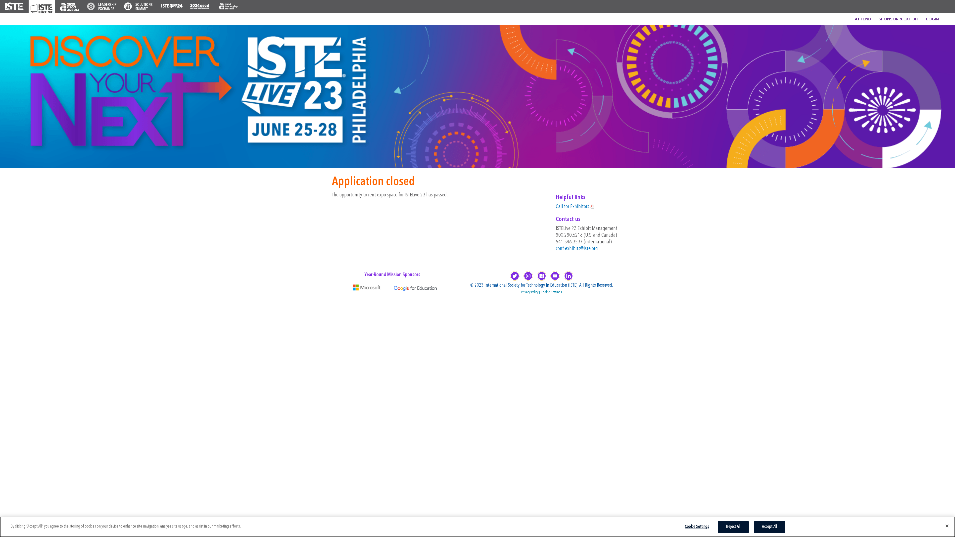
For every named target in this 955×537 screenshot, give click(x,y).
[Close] (947, 526)
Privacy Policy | (531, 292)
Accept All (769, 527)
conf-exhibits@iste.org (577, 248)
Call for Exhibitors (572, 206)
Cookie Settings (551, 292)
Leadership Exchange (107, 7)
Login (932, 19)
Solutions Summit (143, 7)
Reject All (733, 527)
